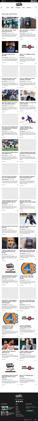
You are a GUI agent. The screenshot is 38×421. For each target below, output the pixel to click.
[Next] (34, 388)
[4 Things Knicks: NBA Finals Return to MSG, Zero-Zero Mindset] (28, 268)
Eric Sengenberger (24, 105)
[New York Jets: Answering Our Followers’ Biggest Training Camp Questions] (10, 119)
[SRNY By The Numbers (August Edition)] (28, 47)
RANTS (7, 7)
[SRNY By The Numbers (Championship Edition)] (28, 318)
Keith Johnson (5, 57)
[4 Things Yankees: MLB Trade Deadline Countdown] (28, 71)
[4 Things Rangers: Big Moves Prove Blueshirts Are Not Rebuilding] (10, 193)
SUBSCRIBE (18, 7)
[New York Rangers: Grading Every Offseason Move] (28, 169)
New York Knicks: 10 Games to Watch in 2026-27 (11, 413)
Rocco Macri (4, 33)
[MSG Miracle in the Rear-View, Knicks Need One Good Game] (28, 243)
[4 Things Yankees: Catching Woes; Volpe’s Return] (28, 344)
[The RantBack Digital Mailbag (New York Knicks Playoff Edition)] (10, 368)
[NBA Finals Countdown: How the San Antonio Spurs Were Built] (28, 293)
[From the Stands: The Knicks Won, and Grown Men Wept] (10, 169)
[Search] (35, 11)
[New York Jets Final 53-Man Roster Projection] (10, 23)
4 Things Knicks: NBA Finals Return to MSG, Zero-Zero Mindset (27, 277)
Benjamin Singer (5, 179)
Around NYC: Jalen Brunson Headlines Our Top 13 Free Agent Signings (9, 301)
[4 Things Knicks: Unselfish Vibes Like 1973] (10, 344)
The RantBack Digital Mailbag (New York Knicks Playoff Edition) (10, 376)
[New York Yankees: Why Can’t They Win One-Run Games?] (10, 95)
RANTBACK (29, 7)
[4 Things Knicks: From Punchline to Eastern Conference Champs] (10, 318)
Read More (3, 38)
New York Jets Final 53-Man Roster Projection (11, 408)
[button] (36, 8)
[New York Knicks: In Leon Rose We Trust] (10, 219)
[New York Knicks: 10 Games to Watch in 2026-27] (28, 23)
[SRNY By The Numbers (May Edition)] (28, 368)
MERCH (12, 7)
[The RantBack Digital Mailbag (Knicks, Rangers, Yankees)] (10, 268)
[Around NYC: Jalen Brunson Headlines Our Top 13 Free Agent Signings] (10, 293)
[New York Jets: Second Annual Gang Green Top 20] (10, 145)
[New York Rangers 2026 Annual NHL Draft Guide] (28, 219)
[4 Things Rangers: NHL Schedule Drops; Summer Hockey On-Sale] (28, 119)
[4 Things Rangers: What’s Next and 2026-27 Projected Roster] (28, 145)
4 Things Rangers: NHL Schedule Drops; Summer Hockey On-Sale (26, 128)
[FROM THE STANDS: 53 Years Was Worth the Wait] (28, 95)
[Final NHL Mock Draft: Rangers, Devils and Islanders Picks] (28, 193)
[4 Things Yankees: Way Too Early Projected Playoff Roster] (10, 243)
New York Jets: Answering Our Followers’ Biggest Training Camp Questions (10, 128)
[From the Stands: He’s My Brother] (10, 47)
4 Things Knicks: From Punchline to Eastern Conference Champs (7, 327)
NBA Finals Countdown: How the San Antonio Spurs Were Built (27, 301)
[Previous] (3, 388)
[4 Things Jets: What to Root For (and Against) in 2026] (10, 71)
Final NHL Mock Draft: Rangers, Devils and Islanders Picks (28, 202)
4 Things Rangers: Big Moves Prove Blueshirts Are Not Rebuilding (9, 202)
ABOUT (23, 7)
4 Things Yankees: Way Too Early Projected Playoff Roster (9, 251)
